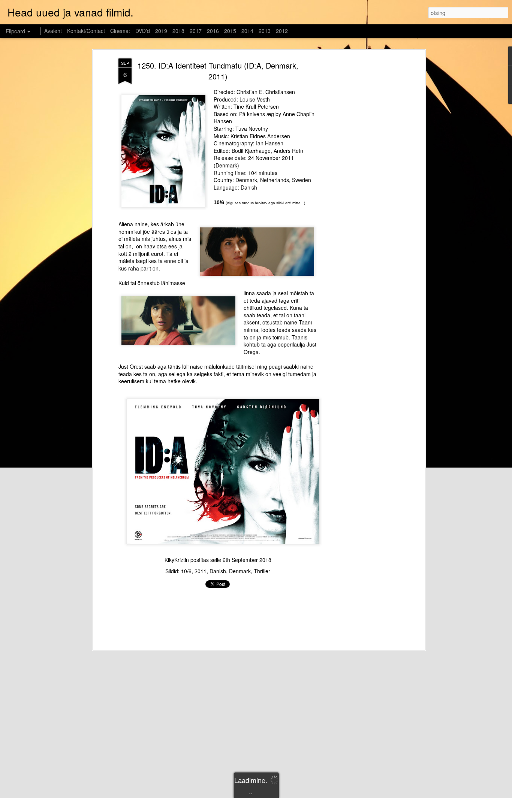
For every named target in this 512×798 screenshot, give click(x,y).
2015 (230, 30)
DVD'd (142, 30)
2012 (282, 30)
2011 (201, 571)
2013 (265, 30)
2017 (196, 30)
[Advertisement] (358, 176)
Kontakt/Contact (86, 30)
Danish (218, 571)
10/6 (186, 571)
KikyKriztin (177, 559)
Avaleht (53, 30)
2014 (247, 30)
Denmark (240, 571)
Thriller (262, 571)
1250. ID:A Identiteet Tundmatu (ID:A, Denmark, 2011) (218, 71)
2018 (178, 30)
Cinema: (120, 30)
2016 (213, 30)
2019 (161, 30)
